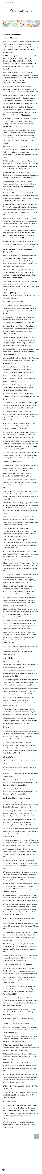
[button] (2, 2)
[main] (21, 10)
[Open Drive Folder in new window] (36, 1136)
